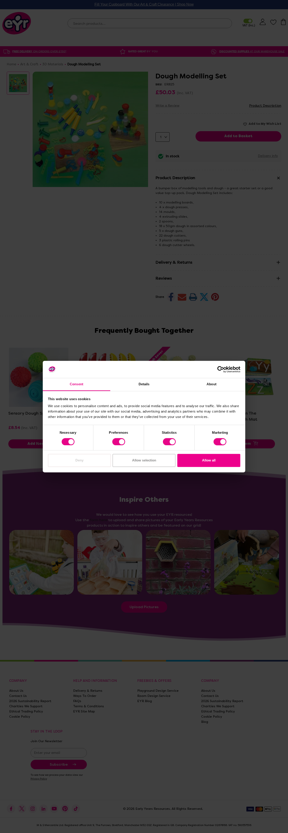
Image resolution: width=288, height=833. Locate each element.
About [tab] (211, 384)
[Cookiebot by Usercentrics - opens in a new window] (220, 369)
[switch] (118, 441)
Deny (79, 460)
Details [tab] (144, 384)
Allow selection (144, 460)
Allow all (209, 460)
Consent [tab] (76, 384)
